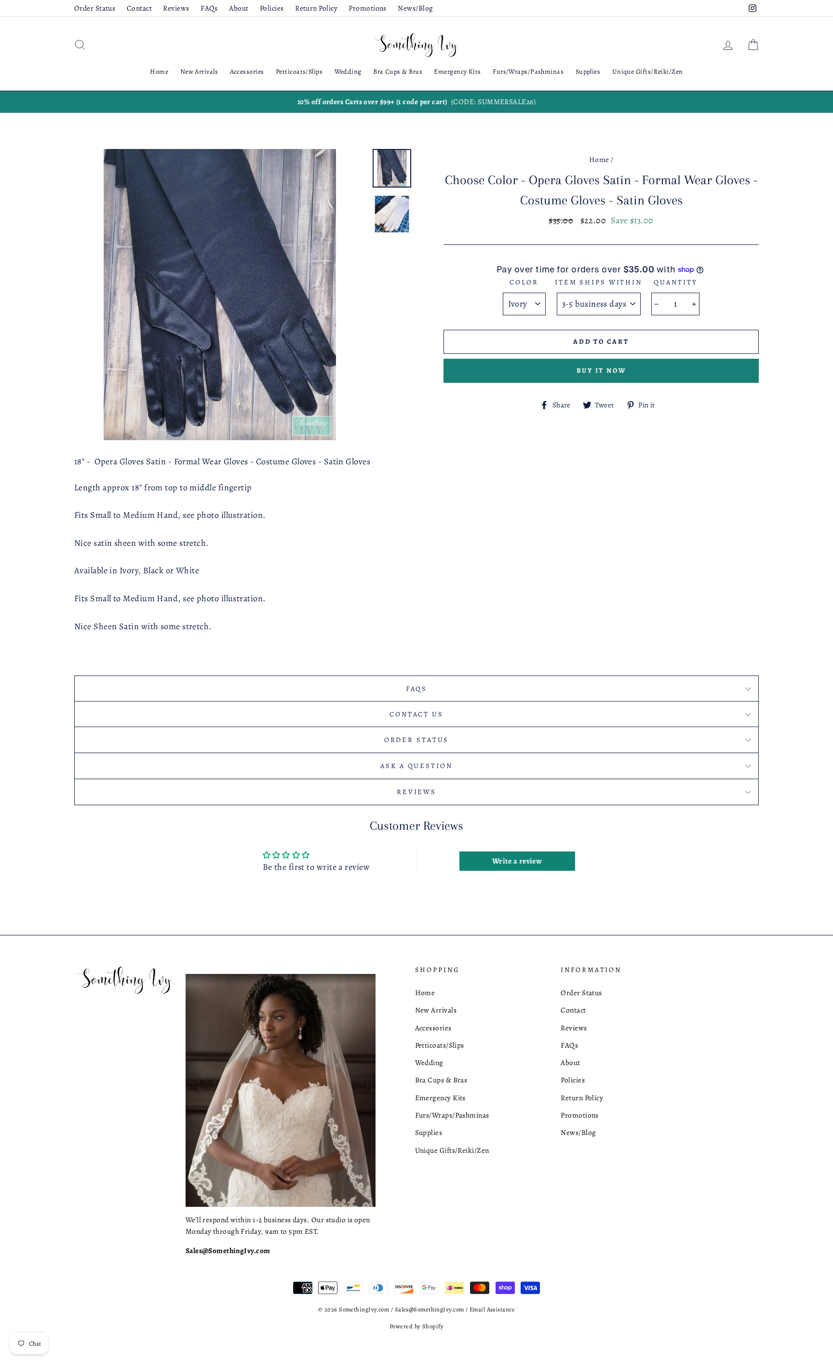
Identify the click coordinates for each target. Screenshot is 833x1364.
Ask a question (416, 765)
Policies (272, 8)
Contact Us (416, 714)
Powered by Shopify (416, 1326)
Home (159, 71)
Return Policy (316, 8)
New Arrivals (199, 71)
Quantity (675, 282)
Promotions (368, 8)
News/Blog (415, 8)
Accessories (247, 71)
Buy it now (601, 370)
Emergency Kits (457, 71)
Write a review (517, 861)
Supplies (588, 71)
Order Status (94, 8)
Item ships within (598, 282)
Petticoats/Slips (299, 71)
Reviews (176, 8)
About (238, 8)
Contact (139, 8)
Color (524, 282)
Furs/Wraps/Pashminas (528, 71)
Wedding (348, 71)
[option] (416, 102)
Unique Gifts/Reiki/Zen (647, 71)
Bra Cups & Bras (397, 71)
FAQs (209, 8)
